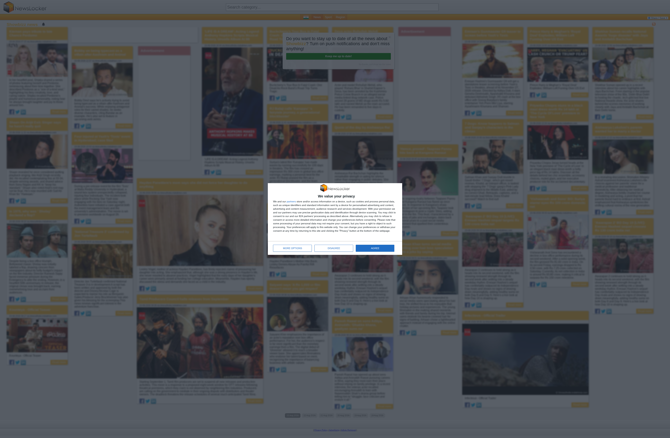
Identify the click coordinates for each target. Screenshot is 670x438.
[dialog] (335, 219)
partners (291, 201)
